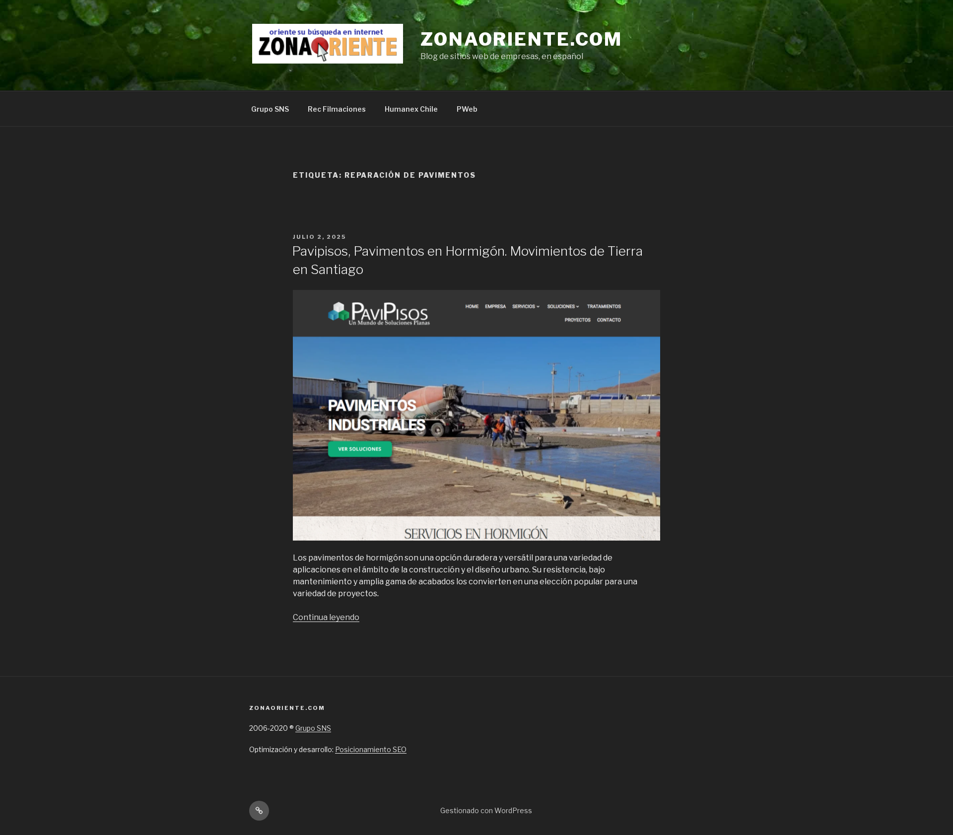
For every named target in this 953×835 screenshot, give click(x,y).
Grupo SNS (270, 109)
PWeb (467, 109)
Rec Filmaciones (337, 109)
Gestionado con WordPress (486, 810)
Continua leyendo (326, 617)
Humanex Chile (411, 109)
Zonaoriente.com (521, 39)
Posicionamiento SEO (371, 749)
